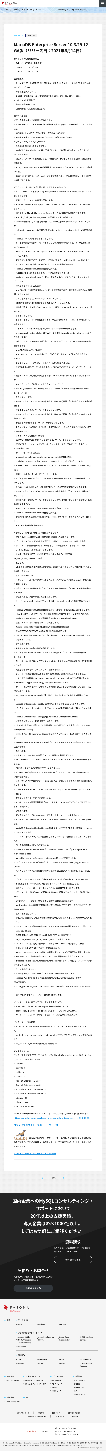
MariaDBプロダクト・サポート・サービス (36, 1125)
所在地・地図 (79, 1387)
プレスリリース (57, 1384)
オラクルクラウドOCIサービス (35, 1384)
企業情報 (79, 1376)
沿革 (75, 1391)
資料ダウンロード (23, 1413)
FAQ (27, 1397)
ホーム (8, 10)
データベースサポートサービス (35, 1380)
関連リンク (56, 1413)
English (75, 1416)
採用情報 (10, 1397)
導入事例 (10, 1376)
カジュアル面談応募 (13, 1401)
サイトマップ (59, 1416)
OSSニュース (18, 10)
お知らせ (54, 1387)
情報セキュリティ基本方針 (37, 1416)
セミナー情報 (56, 1380)
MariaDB (29, 10)
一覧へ (53, 1177)
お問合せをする (33, 1288)
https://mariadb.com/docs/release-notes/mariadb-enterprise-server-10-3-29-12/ (52, 1117)
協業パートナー (79, 1394)
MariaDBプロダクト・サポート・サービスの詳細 (35, 1153)
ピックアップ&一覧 (13, 1380)
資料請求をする (73, 1259)
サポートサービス (33, 1376)
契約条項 (41, 1413)
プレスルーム (58, 1376)
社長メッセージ (79, 1380)
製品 (8, 1320)
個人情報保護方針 (74, 1413)
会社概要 (77, 1384)
